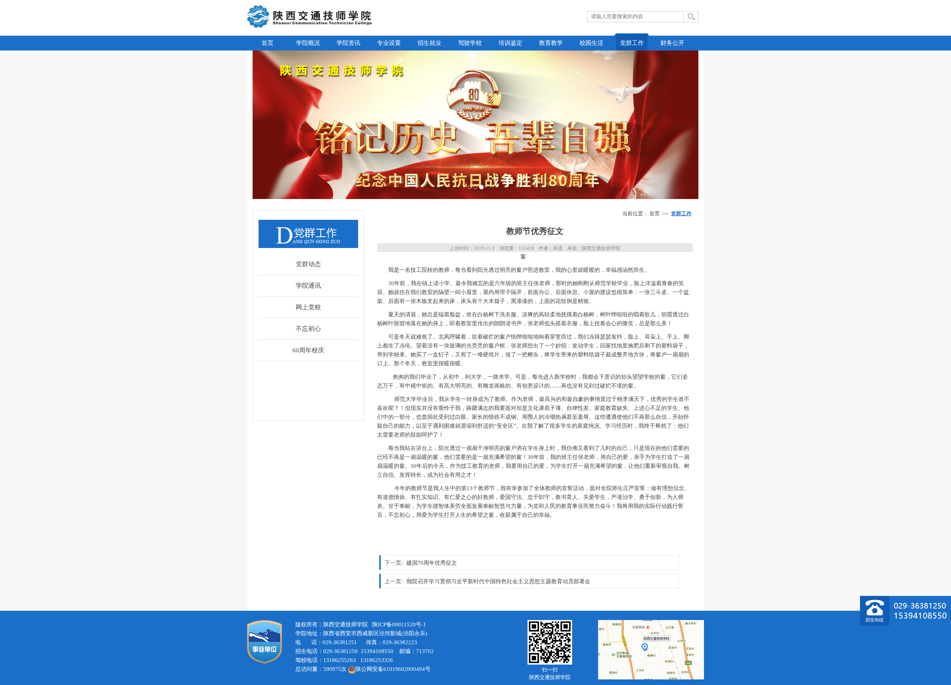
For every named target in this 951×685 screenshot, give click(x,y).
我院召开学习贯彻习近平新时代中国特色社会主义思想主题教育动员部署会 (498, 581)
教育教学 (551, 43)
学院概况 (308, 43)
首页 (267, 43)
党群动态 (308, 264)
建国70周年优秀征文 (431, 563)
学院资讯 (348, 43)
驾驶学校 (470, 43)
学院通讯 (308, 285)
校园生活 (591, 43)
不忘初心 (308, 328)
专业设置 (389, 43)
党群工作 (632, 43)
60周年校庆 (308, 350)
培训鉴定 (510, 43)
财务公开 (672, 43)
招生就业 (429, 43)
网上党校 (308, 307)
